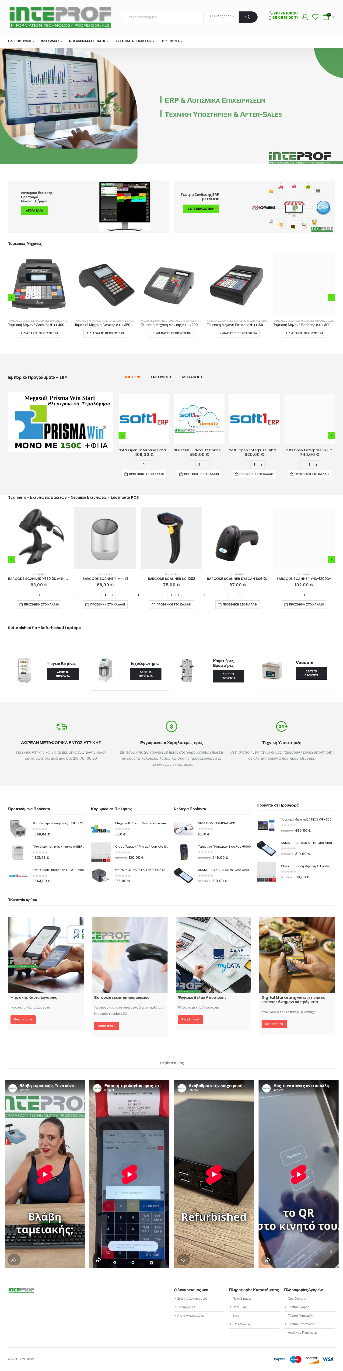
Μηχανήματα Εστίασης (87, 41)
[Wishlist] (315, 17)
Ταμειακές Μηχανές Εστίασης (93, 321)
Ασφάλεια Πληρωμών (303, 1332)
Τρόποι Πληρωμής (300, 1315)
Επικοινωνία (241, 1324)
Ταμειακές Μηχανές (21, 321)
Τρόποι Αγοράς (298, 1307)
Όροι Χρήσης (297, 1298)
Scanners (39, 574)
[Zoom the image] (60, 395)
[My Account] (304, 17)
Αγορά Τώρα (34, 210)
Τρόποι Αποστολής (301, 1324)
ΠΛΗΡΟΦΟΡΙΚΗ (19, 41)
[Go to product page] (39, 284)
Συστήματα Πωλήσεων (133, 41)
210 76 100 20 (285, 13)
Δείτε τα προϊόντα (63, 674)
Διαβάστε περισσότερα (40, 333)
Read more (23, 1030)
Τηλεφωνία (170, 41)
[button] (11, 297)
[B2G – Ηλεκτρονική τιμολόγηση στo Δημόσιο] (213, 955)
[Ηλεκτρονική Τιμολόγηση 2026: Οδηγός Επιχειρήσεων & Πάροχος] (46, 955)
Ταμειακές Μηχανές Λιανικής (55, 321)
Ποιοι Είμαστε (242, 1298)
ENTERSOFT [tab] (161, 377)
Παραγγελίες (186, 1307)
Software (50, 41)
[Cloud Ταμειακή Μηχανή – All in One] (130, 955)
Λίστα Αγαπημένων (190, 1315)
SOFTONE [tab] (132, 377)
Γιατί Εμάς (240, 1307)
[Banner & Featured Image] (254, 207)
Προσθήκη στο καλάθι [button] (146, 474)
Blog (236, 1315)
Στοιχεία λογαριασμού (192, 1298)
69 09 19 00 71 (285, 17)
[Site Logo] (60, 17)
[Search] (248, 17)
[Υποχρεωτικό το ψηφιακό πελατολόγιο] (297, 955)
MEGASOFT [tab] (192, 377)
